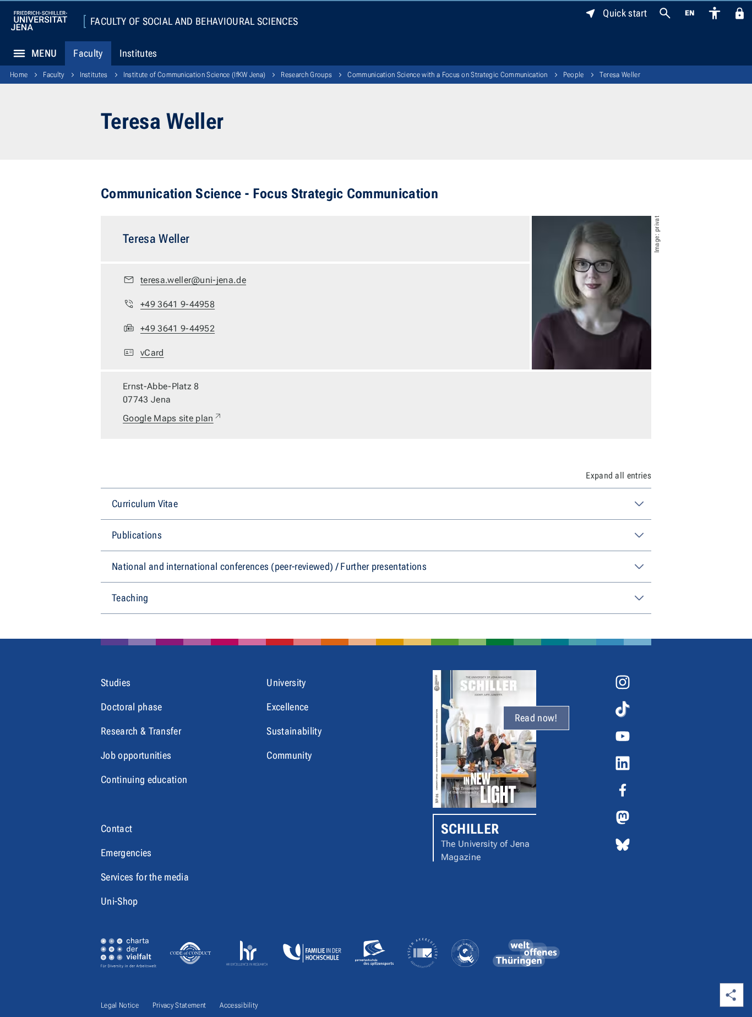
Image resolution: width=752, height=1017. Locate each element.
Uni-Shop (119, 901)
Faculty (87, 53)
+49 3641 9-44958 (177, 304)
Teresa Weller (620, 74)
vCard (152, 352)
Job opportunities (136, 755)
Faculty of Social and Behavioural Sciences (194, 21)
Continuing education (144, 779)
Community (289, 755)
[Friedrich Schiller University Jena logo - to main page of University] (39, 20)
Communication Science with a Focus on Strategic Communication (447, 74)
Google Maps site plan (172, 417)
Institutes (138, 53)
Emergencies (126, 852)
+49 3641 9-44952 (177, 328)
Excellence (287, 707)
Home (19, 74)
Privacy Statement (179, 1005)
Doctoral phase (131, 707)
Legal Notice (120, 1005)
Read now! (536, 718)
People (573, 74)
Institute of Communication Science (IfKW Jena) (194, 74)
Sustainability (293, 731)
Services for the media (145, 877)
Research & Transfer (141, 731)
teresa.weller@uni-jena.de (193, 280)
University (286, 682)
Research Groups (306, 74)
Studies (115, 682)
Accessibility (239, 1005)
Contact (116, 828)
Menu (44, 53)
